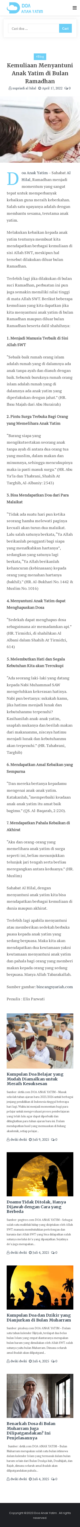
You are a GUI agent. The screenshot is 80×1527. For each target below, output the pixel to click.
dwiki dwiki (18, 1139)
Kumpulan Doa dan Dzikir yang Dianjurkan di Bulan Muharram (39, 1318)
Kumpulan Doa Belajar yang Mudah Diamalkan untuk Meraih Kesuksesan (35, 1079)
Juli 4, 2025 (40, 1252)
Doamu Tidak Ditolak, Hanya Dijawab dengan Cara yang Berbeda (36, 1206)
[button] (75, 8)
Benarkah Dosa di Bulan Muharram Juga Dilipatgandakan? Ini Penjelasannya (31, 1430)
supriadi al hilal (24, 88)
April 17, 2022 (51, 88)
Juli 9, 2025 (40, 1139)
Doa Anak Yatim (35, 172)
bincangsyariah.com (55, 986)
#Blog (40, 56)
